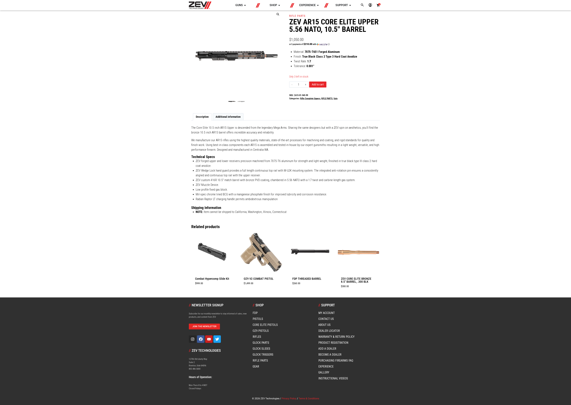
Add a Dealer (327, 348)
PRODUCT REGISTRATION (333, 342)
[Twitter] (217, 339)
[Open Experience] (317, 5)
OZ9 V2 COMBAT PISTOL (258, 278)
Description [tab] (202, 116)
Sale (336, 98)
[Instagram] (192, 339)
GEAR (256, 366)
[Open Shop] (279, 5)
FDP (255, 313)
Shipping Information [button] (206, 208)
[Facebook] (200, 339)
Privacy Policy (289, 398)
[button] (278, 14)
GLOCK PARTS (261, 342)
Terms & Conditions (309, 398)
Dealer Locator (329, 331)
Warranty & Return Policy (336, 336)
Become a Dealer (329, 354)
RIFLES (257, 336)
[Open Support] (350, 5)
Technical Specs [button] (203, 157)
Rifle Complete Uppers (310, 98)
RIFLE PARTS (297, 15)
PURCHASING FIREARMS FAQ (335, 360)
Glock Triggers (263, 354)
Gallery (323, 372)
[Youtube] (209, 339)
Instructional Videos (333, 378)
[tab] (285, 157)
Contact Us (326, 319)
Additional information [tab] (228, 116)
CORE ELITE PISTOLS (265, 325)
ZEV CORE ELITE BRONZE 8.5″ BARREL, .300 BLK (356, 280)
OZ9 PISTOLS (261, 331)
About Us (324, 325)
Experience (326, 366)
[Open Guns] (245, 5)
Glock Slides (261, 348)
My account (326, 313)
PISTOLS (258, 319)
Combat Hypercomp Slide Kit (212, 278)
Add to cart (318, 84)
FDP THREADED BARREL (306, 278)
